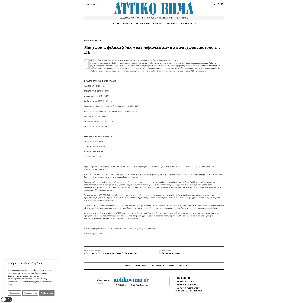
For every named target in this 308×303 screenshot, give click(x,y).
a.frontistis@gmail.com (93, 234)
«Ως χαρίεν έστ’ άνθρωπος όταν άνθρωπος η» (110, 253)
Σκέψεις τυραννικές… (171, 253)
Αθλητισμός (158, 266)
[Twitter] (215, 4)
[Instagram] (222, 4)
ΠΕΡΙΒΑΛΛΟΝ (141, 266)
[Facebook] (218, 4)
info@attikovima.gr (140, 285)
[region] (31, 278)
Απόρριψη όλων (30, 293)
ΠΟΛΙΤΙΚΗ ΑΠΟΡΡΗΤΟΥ (187, 285)
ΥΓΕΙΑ (171, 266)
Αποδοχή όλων (47, 293)
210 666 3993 (123, 285)
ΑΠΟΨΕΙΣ (183, 266)
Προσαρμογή (15, 293)
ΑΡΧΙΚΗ (126, 266)
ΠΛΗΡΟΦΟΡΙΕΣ (183, 278)
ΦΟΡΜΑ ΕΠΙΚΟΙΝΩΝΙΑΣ (187, 281)
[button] (6, 299)
